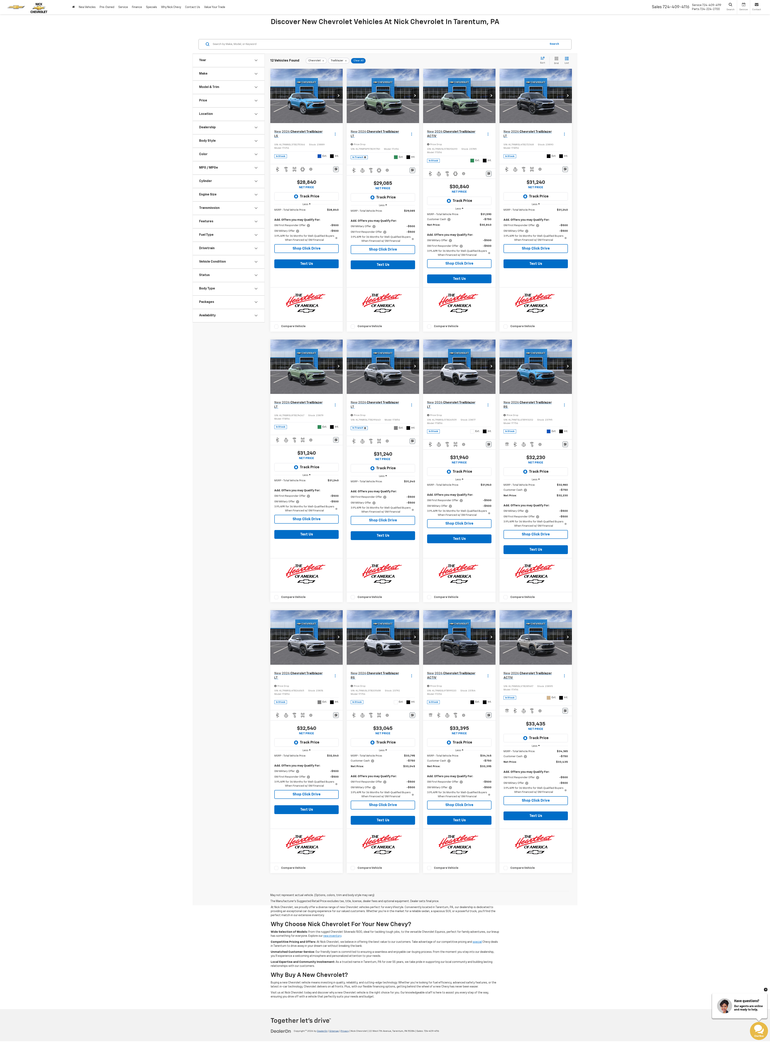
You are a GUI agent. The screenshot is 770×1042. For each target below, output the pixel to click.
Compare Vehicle (293, 326)
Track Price (309, 196)
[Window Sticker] (336, 169)
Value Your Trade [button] (214, 7)
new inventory (332, 936)
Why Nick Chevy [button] (171, 7)
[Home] (73, 7)
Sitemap (334, 1031)
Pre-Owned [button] (107, 7)
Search (554, 44)
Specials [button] (151, 7)
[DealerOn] (281, 1031)
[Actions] (335, 134)
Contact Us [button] (192, 7)
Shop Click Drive (306, 248)
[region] (306, 225)
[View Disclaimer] (311, 169)
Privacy (345, 1031)
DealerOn (322, 1031)
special (477, 942)
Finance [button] (137, 7)
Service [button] (123, 7)
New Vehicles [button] (87, 7)
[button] (339, 96)
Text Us (306, 264)
